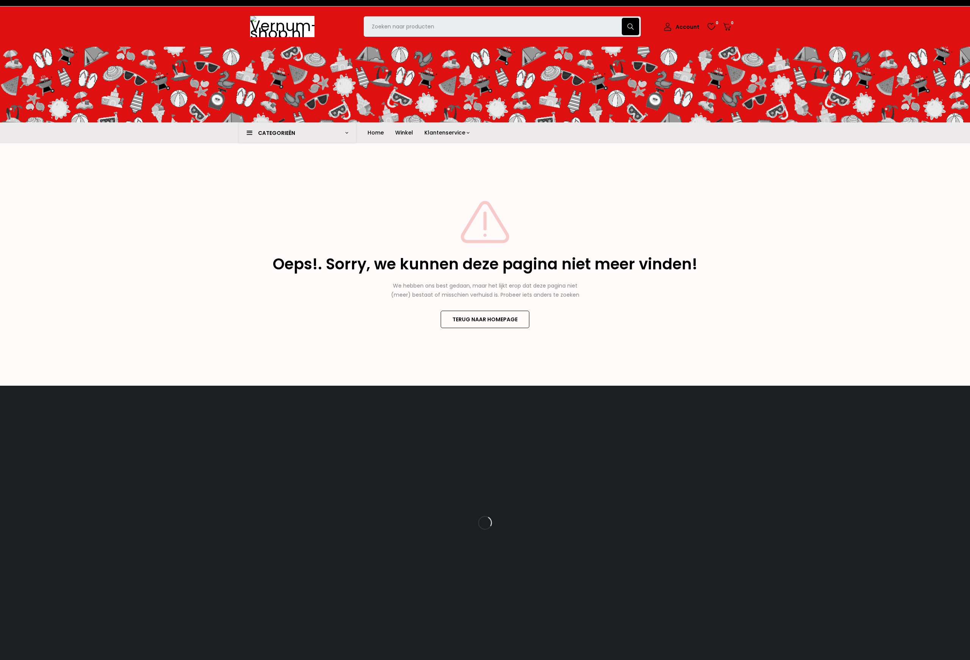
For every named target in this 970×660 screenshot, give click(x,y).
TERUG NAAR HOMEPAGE (485, 319)
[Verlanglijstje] (711, 26)
